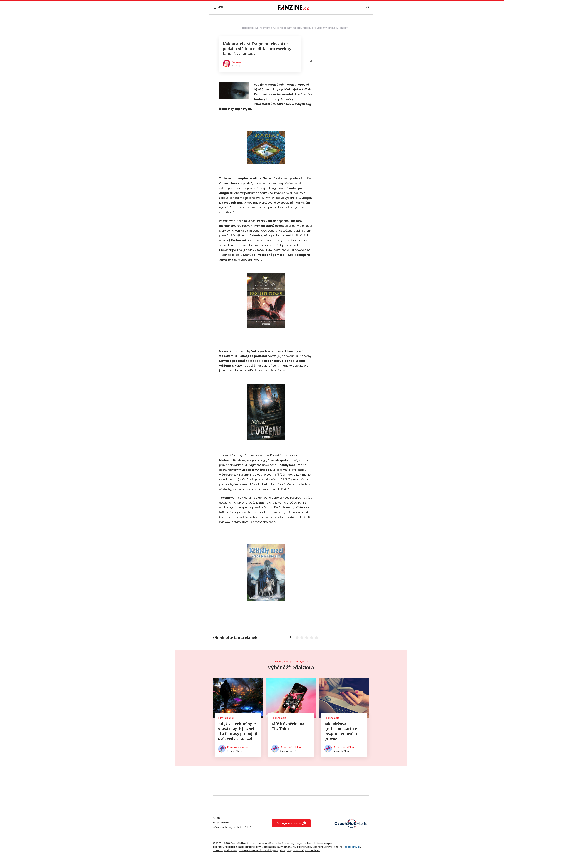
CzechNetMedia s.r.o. (242, 843)
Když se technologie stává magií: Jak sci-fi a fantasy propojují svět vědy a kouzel (237, 731)
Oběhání (317, 847)
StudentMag (231, 850)
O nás (216, 817)
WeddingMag (271, 850)
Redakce (237, 62)
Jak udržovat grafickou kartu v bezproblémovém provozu (340, 731)
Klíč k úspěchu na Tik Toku (287, 726)
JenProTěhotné (333, 847)
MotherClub (304, 847)
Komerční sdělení (237, 747)
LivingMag (286, 850)
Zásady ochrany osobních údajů (232, 827)
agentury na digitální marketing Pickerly (237, 847)
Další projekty (221, 822)
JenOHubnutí (312, 850)
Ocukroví (298, 850)
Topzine (217, 850)
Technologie (278, 718)
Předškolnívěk (352, 847)
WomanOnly (288, 847)
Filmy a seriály (226, 718)
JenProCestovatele (250, 850)
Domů (235, 28)
